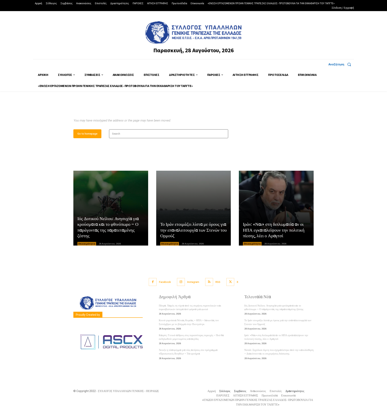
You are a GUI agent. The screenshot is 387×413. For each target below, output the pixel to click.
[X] (230, 282)
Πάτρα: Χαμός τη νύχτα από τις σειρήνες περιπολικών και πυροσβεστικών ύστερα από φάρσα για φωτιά (190, 307)
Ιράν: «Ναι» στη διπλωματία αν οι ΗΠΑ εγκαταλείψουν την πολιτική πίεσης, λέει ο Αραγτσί (274, 230)
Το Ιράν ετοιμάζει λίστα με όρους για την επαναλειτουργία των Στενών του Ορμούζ (193, 230)
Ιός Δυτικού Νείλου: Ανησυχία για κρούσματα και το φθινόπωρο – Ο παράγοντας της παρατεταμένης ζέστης (108, 227)
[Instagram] (181, 282)
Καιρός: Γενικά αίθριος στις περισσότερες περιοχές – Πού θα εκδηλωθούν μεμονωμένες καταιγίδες (191, 337)
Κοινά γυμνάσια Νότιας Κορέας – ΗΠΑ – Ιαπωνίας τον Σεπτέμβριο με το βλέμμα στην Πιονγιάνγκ (189, 322)
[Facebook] (153, 282)
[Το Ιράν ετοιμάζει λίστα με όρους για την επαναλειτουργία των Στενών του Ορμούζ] (193, 208)
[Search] (224, 133)
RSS (217, 282)
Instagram (193, 282)
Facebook (165, 282)
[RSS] (209, 282)
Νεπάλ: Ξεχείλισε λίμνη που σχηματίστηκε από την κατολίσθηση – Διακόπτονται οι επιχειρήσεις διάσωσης (279, 351)
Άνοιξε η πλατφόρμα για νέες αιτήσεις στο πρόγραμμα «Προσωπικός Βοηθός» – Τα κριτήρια (188, 351)
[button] (341, 64)
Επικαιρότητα (86, 243)
